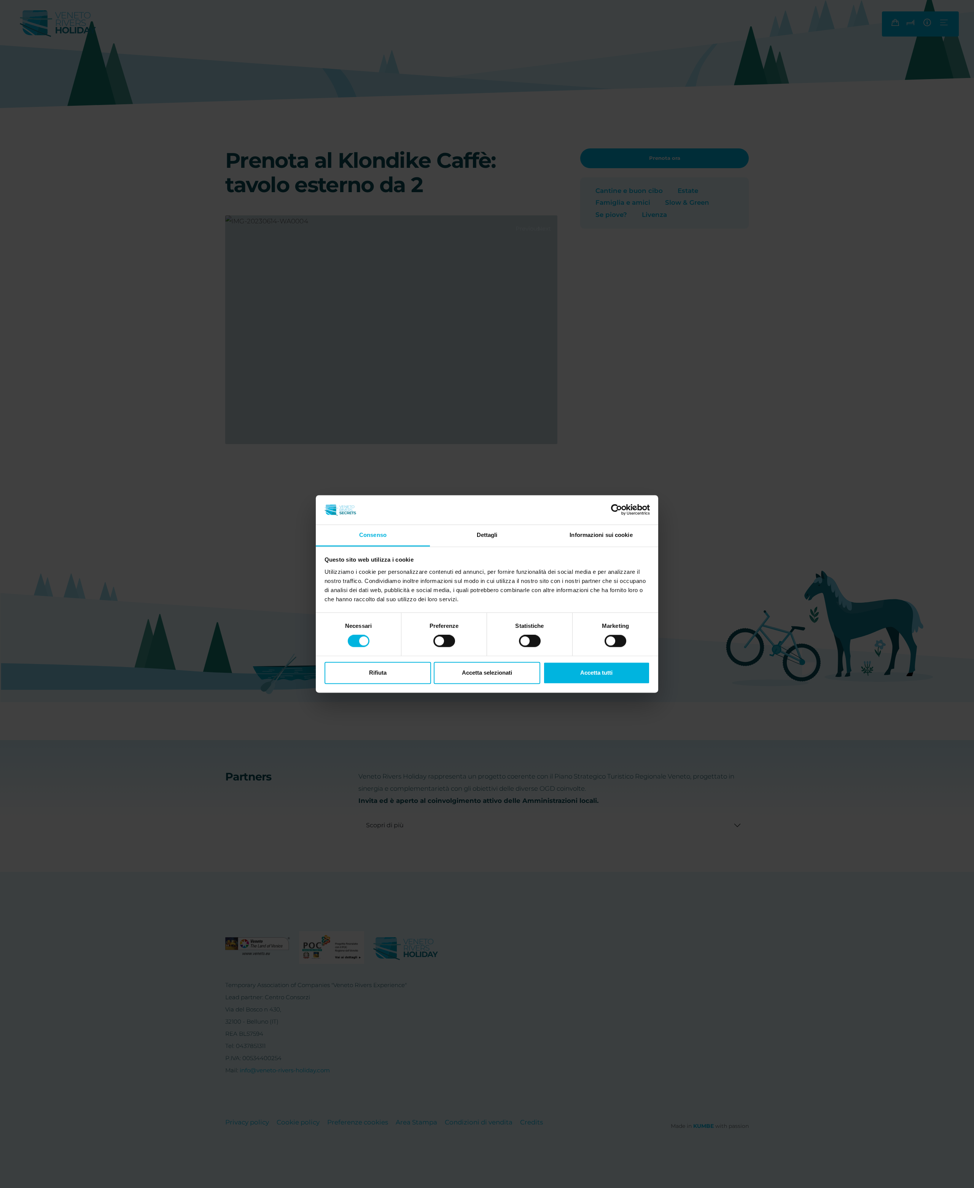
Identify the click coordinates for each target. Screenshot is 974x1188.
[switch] (444, 641)
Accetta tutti (596, 672)
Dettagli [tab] (487, 535)
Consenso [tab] (373, 535)
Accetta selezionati (487, 672)
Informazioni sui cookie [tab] (601, 535)
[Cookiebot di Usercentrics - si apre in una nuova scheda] (616, 510)
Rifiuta (378, 672)
